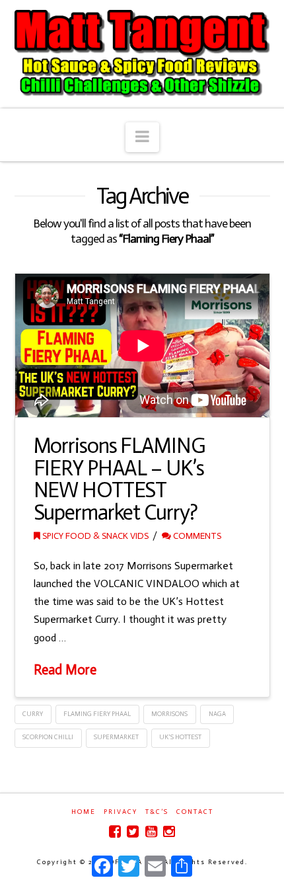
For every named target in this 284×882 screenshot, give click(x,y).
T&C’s (156, 812)
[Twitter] (133, 831)
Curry (32, 714)
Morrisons (169, 714)
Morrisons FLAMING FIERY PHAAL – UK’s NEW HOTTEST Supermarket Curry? (119, 479)
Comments (196, 535)
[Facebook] (115, 831)
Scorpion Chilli (47, 737)
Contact (194, 812)
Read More (65, 670)
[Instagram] (169, 831)
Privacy (120, 812)
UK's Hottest (180, 737)
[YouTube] (151, 831)
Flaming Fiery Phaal (97, 714)
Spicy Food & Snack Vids (94, 535)
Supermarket (116, 737)
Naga (217, 714)
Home (83, 812)
